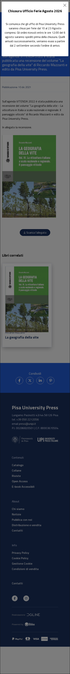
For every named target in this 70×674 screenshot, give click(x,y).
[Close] (64, 5)
